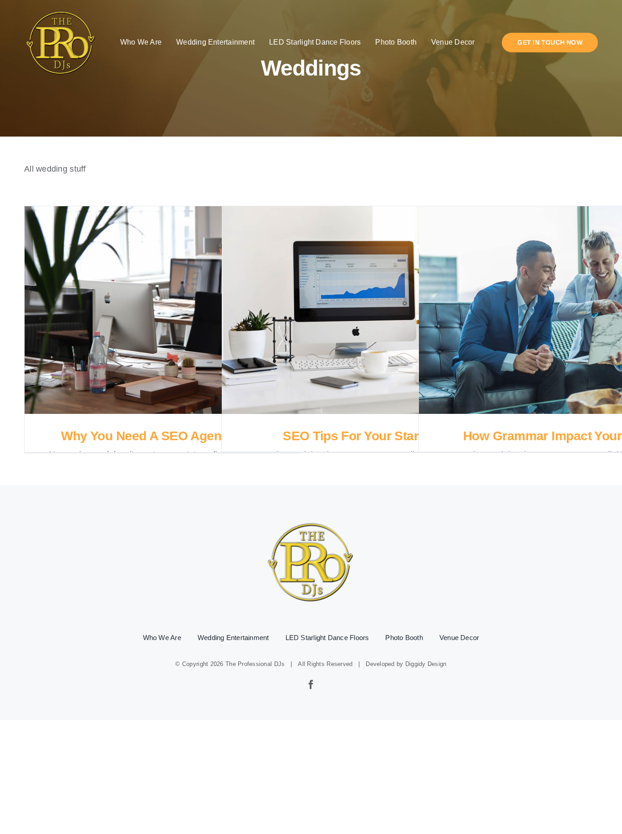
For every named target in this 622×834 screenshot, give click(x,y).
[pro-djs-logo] (61, 9)
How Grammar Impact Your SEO (558, 310)
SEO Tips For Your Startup (360, 310)
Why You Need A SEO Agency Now (163, 310)
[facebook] (311, 684)
